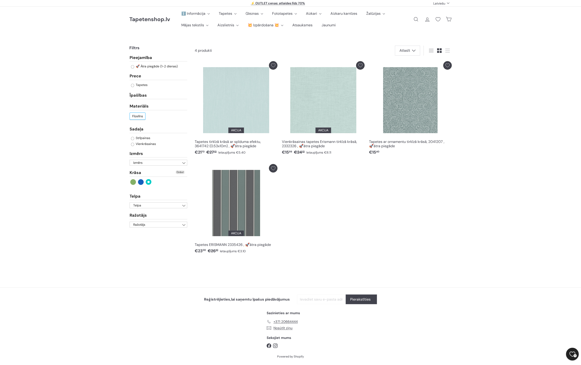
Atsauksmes (302, 25)
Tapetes (226, 13)
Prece (135, 76)
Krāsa (135, 173)
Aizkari (312, 13)
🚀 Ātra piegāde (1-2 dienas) (156, 66)
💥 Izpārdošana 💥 (264, 25)
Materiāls (139, 106)
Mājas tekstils (193, 25)
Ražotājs (138, 215)
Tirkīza (149, 182)
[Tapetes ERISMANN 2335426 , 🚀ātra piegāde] (236, 210)
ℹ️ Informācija (193, 13)
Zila (141, 182)
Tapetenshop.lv (149, 19)
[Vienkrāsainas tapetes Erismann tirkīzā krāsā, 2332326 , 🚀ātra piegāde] (323, 109)
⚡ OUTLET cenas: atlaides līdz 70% (278, 3)
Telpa (135, 196)
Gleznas (253, 13)
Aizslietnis (226, 25)
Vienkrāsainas (145, 144)
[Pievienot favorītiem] (273, 65)
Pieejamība (141, 57)
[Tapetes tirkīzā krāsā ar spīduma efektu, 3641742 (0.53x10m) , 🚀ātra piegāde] (236, 109)
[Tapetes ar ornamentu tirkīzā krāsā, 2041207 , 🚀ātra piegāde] (410, 109)
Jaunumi (329, 25)
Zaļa (133, 182)
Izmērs (136, 153)
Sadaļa (136, 129)
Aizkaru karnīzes (343, 13)
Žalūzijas (374, 13)
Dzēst (180, 172)
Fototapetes (282, 13)
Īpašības (138, 95)
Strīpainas (142, 138)
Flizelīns (137, 116)
